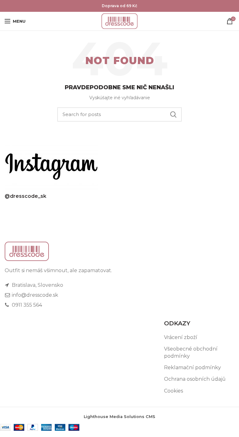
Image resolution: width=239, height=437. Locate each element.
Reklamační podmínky (192, 367)
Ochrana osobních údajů (195, 379)
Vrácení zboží (180, 337)
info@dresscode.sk (34, 295)
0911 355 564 (26, 305)
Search (173, 114)
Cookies (173, 391)
